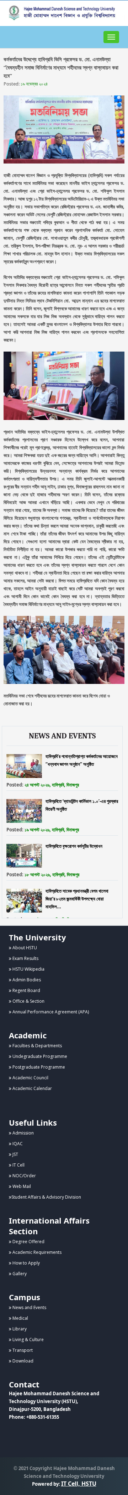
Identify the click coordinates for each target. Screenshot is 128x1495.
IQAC (17, 1144)
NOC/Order (23, 1176)
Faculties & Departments (36, 1046)
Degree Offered (27, 1242)
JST (14, 1154)
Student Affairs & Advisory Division (46, 1197)
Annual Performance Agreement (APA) (50, 1012)
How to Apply (25, 1263)
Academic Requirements (36, 1252)
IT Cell (18, 1165)
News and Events (28, 1307)
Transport (22, 1350)
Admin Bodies (26, 980)
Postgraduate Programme (38, 1067)
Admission (22, 1133)
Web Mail (21, 1186)
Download (22, 1361)
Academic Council (29, 1078)
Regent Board (25, 990)
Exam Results (24, 958)
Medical (19, 1318)
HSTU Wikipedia (27, 969)
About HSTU (24, 948)
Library (19, 1329)
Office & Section (27, 1001)
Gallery (19, 1274)
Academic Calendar (31, 1088)
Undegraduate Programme (39, 1056)
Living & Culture (27, 1339)
